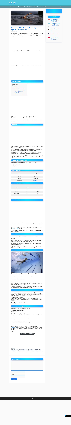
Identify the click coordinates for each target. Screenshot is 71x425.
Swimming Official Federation (14, 350)
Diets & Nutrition (29, 6)
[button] (61, 6)
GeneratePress (40, 398)
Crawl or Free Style (17, 349)
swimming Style (31, 350)
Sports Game (18, 6)
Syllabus (40, 6)
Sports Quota (23, 6)
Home (11, 6)
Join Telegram (68, 415)
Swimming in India (15, 86)
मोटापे (13, 228)
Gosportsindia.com (14, 327)
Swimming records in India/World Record (20, 90)
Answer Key (44, 6)
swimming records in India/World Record (23, 350)
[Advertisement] (27, 44)
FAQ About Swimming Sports (23, 349)
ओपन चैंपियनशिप (17, 93)
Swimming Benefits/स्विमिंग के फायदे (19, 91)
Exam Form (35, 6)
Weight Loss (17, 228)
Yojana (14, 6)
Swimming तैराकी (35, 350)
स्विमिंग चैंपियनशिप (17, 92)
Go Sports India (12, 2)
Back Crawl (13, 349)
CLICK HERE (35, 180)
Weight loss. (16, 303)
